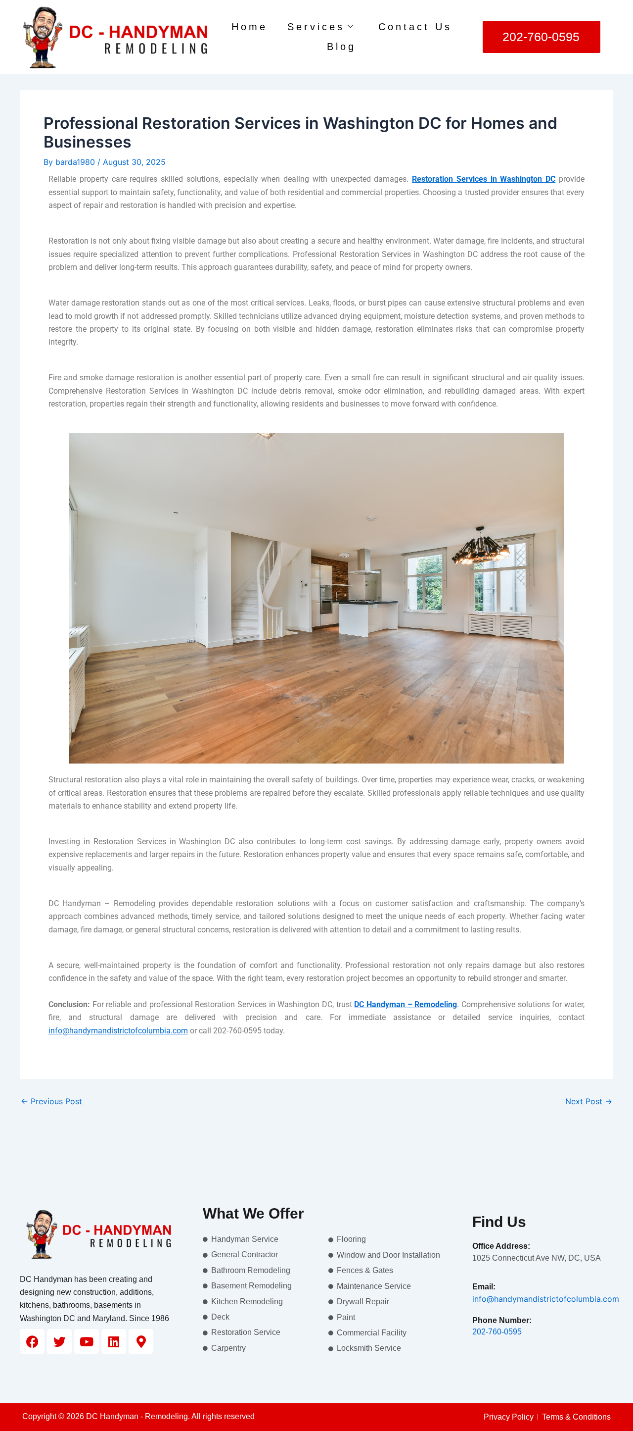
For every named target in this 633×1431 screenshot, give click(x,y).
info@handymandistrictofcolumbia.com (545, 1299)
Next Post (588, 1101)
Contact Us (415, 26)
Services (316, 26)
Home (249, 26)
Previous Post (51, 1101)
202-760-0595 (497, 1332)
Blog (341, 46)
